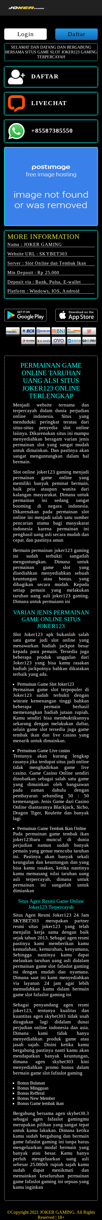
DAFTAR (44, 76)
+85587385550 (51, 130)
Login (25, 33)
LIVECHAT (48, 103)
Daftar (77, 33)
